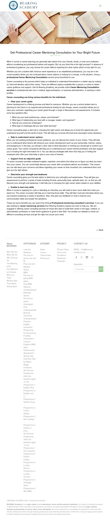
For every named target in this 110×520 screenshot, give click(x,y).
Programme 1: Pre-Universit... (29, 449)
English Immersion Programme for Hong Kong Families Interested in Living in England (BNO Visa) (29, 336)
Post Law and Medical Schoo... (29, 266)
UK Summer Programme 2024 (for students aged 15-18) (29, 439)
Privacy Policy (63, 249)
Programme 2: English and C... (29, 393)
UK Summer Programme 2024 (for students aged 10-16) (29, 376)
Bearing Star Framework (12, 282)
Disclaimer (61, 258)
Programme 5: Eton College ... (29, 419)
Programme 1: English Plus (29, 386)
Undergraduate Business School (29, 292)
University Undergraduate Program (29, 318)
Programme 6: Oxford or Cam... (29, 428)
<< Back (99, 230)
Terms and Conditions (61, 254)
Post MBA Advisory (27, 285)
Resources (44, 258)
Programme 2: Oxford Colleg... (29, 456)
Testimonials (45, 255)
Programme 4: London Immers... (29, 474)
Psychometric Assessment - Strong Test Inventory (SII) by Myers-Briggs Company (29, 359)
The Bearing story (12, 265)
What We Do (12, 254)
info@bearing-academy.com (83, 251)
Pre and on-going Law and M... (29, 258)
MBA (25, 272)
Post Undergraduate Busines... (29, 310)
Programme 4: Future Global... (29, 410)
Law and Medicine (27, 251)
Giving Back (12, 286)
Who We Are (12, 251)
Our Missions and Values (12, 270)
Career (43, 252)
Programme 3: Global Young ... (29, 402)
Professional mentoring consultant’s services (72, 202)
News (42, 249)
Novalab (42, 500)
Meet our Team (10, 276)
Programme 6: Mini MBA (29, 489)
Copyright (61, 261)
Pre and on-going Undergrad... (28, 301)
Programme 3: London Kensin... (29, 465)
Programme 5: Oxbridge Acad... (29, 482)
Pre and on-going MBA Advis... (28, 278)
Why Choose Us (12, 259)
